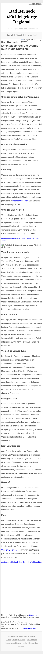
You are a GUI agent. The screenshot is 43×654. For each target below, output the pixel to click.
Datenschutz (33, 643)
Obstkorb (33, 615)
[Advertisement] (21, 588)
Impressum (22, 646)
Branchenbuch (31, 35)
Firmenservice (9, 643)
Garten (18, 643)
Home (9, 636)
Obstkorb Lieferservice (10, 550)
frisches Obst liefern (20, 201)
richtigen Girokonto (28, 628)
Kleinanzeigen (32, 640)
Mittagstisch (20, 35)
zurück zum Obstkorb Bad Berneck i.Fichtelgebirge (21, 562)
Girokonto (21, 640)
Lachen (25, 643)
